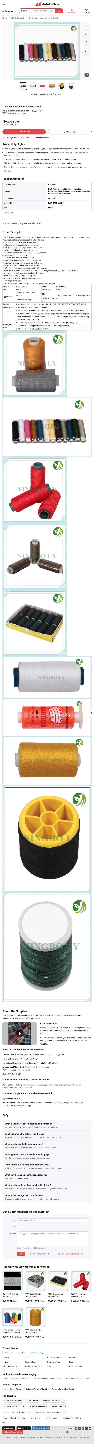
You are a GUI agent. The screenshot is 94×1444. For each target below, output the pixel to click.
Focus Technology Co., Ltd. (30, 1437)
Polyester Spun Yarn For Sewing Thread (50, 1412)
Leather (72, 1357)
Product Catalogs (37, 1352)
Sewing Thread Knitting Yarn (15, 1418)
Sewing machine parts (33, 1366)
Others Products (75, 1366)
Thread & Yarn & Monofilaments (59, 1357)
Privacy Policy (84, 1437)
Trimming (26, 1085)
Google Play (23, 1428)
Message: (12, 1233)
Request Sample (42, 137)
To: (15, 1227)
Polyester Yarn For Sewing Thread (17, 1412)
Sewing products (8, 1366)
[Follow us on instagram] (83, 1428)
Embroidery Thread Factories (54, 1400)
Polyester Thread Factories (14, 1406)
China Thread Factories (13, 1400)
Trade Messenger (41, 1428)
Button (61, 1085)
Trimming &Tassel (53, 1362)
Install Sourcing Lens (14, 1432)
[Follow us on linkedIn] (67, 1432)
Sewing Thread (22, 18)
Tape (37, 1085)
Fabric (18, 1085)
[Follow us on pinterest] (90, 1428)
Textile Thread (32, 1400)
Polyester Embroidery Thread (63, 1389)
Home (4, 18)
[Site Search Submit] (59, 10)
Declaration (72, 1437)
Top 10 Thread (36, 1418)
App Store (9, 1428)
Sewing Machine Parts (23, 1087)
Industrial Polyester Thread (36, 1389)
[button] (3, 3)
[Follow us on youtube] (86, 1428)
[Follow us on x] (79, 1428)
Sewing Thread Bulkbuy (72, 1418)
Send (21, 1254)
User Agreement (60, 1437)
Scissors (68, 1085)
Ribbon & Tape (30, 1362)
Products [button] (24, 11)
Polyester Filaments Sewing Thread (44, 18)
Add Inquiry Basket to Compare (47, 94)
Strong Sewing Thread (12, 1389)
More (4, 1422)
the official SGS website (60, 1015)
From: (14, 1220)
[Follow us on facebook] (76, 1428)
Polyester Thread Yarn (38, 1406)
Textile (12, 18)
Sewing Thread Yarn (59, 1406)
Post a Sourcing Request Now (70, 1254)
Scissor (50, 1366)
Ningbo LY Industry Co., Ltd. (18, 111)
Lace (33, 1085)
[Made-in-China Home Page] (47, 4)
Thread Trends (52, 1418)
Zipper (42, 1085)
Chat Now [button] (71, 132)
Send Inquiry (24, 132)
